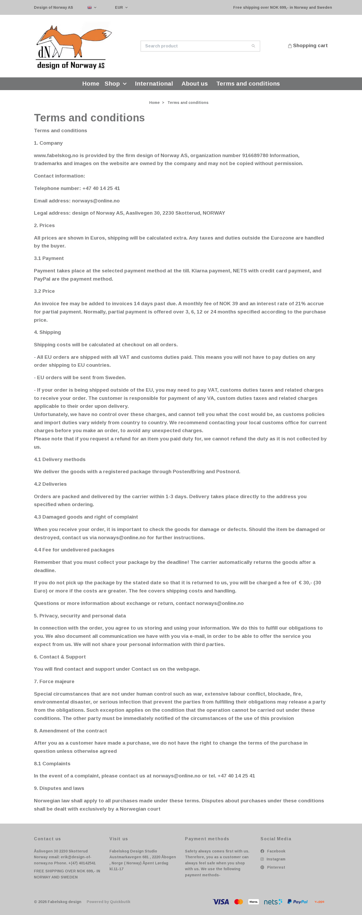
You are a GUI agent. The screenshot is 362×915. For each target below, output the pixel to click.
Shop (112, 86)
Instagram (275, 862)
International (154, 86)
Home (90, 86)
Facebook (275, 854)
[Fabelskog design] (107, 47)
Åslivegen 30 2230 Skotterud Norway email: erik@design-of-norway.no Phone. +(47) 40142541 (65, 860)
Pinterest (275, 870)
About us (195, 86)
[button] (126, 87)
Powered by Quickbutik (108, 905)
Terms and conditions (248, 86)
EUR (119, 7)
